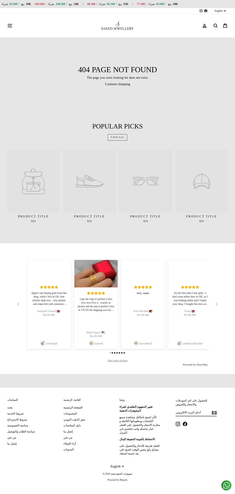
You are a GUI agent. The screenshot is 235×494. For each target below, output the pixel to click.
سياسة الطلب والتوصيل (21, 431)
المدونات (69, 449)
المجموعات (70, 413)
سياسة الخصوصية (17, 425)
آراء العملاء (70, 443)
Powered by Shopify (118, 479)
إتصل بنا (12, 443)
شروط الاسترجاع (17, 419)
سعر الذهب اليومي (74, 419)
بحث (10, 407)
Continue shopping (117, 84)
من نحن (11, 437)
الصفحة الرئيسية (73, 407)
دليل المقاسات (72, 425)
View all (117, 137)
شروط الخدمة (15, 413)
